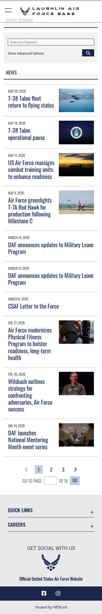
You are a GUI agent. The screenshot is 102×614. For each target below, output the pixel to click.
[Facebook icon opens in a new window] (44, 593)
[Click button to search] (88, 52)
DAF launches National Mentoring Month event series (28, 439)
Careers (16, 524)
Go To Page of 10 (45, 481)
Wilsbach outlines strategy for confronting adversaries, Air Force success (30, 395)
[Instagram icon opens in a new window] (58, 593)
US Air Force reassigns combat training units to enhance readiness (31, 169)
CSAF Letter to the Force (33, 306)
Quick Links (20, 510)
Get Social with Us (51, 548)
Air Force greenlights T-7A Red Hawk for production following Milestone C (30, 210)
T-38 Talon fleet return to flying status (31, 101)
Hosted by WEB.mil (51, 607)
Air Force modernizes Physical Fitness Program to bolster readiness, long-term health (30, 344)
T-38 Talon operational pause (26, 133)
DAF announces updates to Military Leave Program (50, 248)
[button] (8, 11)
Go (74, 480)
